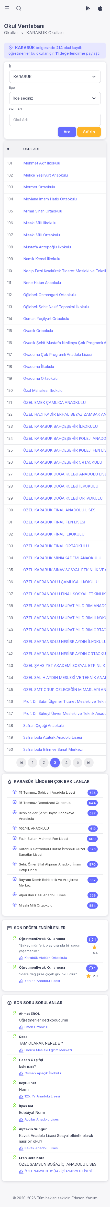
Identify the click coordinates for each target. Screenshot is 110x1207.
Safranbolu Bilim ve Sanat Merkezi (53, 749)
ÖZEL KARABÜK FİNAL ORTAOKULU (56, 545)
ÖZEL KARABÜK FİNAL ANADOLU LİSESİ (59, 510)
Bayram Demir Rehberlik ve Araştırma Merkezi (48, 882)
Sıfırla (89, 131)
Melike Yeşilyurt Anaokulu (45, 175)
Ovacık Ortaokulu (38, 330)
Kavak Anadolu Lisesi (42, 1148)
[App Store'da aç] (100, 8)
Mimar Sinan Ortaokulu (42, 211)
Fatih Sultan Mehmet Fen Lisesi (43, 838)
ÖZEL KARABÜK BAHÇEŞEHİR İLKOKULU (60, 426)
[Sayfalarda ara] (19, 8)
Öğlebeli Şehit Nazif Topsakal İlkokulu (56, 306)
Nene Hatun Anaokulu (42, 282)
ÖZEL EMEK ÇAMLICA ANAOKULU (54, 402)
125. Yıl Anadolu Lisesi (42, 1096)
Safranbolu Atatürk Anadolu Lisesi (52, 737)
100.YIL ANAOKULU (34, 828)
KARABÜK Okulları (44, 32)
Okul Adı (16, 109)
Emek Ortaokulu (37, 1027)
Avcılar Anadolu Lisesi (42, 1119)
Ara (67, 131)
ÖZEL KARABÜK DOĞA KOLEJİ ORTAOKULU (63, 498)
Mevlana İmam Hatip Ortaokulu (50, 199)
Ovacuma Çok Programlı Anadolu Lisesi (57, 354)
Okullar (11, 32)
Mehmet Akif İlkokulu (41, 163)
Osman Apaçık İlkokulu (43, 1073)
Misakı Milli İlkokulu (39, 222)
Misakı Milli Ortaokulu (41, 234)
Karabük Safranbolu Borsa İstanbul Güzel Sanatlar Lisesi (52, 851)
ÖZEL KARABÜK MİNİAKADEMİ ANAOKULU (62, 558)
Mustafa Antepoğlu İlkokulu (47, 247)
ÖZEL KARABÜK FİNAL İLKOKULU (53, 534)
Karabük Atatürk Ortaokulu (46, 958)
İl (10, 66)
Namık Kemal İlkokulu (41, 258)
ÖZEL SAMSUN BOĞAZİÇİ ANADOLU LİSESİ (58, 1171)
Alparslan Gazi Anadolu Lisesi (43, 895)
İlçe (12, 87)
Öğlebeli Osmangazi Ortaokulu (49, 294)
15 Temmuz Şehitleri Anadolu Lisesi (47, 792)
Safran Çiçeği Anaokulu (43, 725)
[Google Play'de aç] (88, 8)
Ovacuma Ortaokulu (40, 378)
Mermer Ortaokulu (39, 186)
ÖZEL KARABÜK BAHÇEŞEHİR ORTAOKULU (62, 462)
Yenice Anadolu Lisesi (42, 981)
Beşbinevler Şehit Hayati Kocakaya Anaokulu (46, 816)
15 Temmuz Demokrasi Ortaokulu (45, 803)
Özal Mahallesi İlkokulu (42, 390)
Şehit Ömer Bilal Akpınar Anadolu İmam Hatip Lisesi (50, 867)
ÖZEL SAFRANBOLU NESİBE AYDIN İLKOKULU (65, 641)
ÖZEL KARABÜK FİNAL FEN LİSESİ (54, 522)
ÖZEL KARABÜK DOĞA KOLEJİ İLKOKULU (60, 486)
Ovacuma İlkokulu (38, 366)
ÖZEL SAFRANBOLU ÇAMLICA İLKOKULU (60, 581)
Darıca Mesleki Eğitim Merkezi (48, 1050)
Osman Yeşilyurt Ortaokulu (46, 318)
